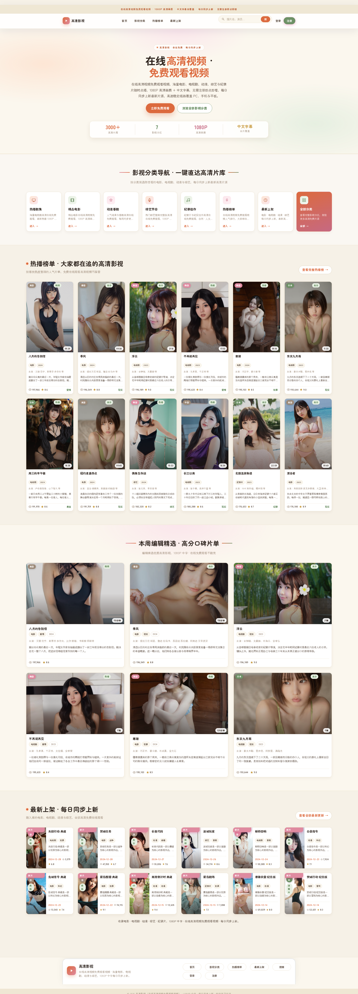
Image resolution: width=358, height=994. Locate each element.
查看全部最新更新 (313, 815)
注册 (289, 21)
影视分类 (139, 21)
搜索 (281, 967)
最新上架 (175, 21)
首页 (124, 21)
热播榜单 (157, 21)
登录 (278, 21)
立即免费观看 (160, 108)
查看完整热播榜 (315, 269)
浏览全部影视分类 (194, 108)
